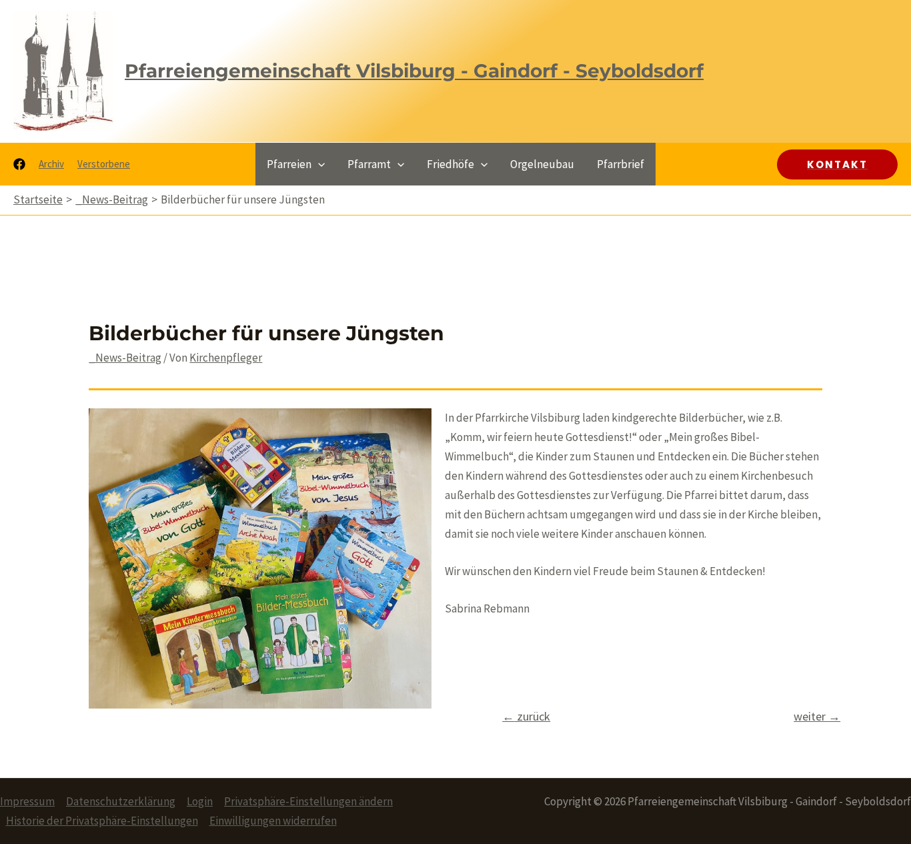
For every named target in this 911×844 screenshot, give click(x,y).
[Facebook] (19, 164)
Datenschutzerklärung (120, 801)
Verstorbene (103, 163)
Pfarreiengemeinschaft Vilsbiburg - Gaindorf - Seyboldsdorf (414, 70)
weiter (817, 716)
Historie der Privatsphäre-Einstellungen (102, 820)
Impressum (27, 801)
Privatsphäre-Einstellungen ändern (308, 801)
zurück (526, 716)
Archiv (51, 163)
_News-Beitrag (125, 357)
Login (200, 801)
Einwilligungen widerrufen (273, 820)
